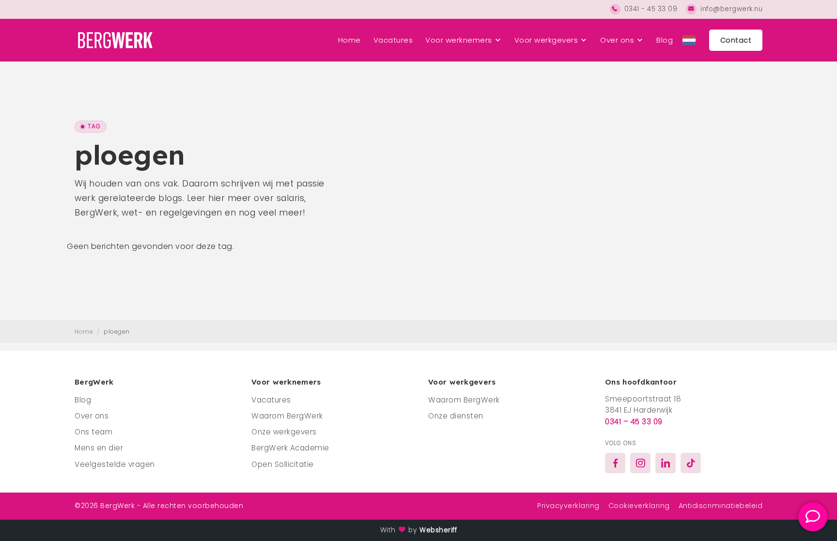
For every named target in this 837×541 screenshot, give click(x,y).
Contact (736, 40)
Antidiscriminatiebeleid (721, 505)
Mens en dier (99, 448)
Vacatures (393, 40)
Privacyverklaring (568, 505)
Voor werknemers (458, 40)
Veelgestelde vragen (115, 464)
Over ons (617, 40)
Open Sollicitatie (282, 464)
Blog (664, 40)
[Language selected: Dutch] (689, 40)
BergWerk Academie (290, 448)
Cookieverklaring (639, 505)
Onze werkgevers (284, 432)
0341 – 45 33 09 (634, 422)
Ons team (93, 432)
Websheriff (438, 530)
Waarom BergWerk (287, 416)
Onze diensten (455, 416)
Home (349, 40)
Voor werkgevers (546, 40)
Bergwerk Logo (114, 40)
